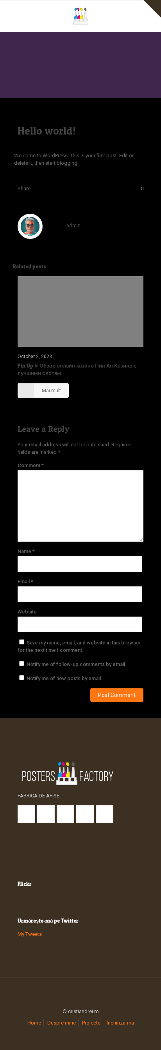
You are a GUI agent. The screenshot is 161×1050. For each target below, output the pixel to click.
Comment (31, 465)
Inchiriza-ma (120, 1023)
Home (34, 1023)
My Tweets (30, 934)
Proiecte (91, 1023)
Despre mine (61, 1023)
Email (25, 581)
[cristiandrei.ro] (80, 15)
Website (27, 612)
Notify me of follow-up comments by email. (77, 664)
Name (26, 551)
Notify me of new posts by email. (64, 678)
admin (73, 225)
